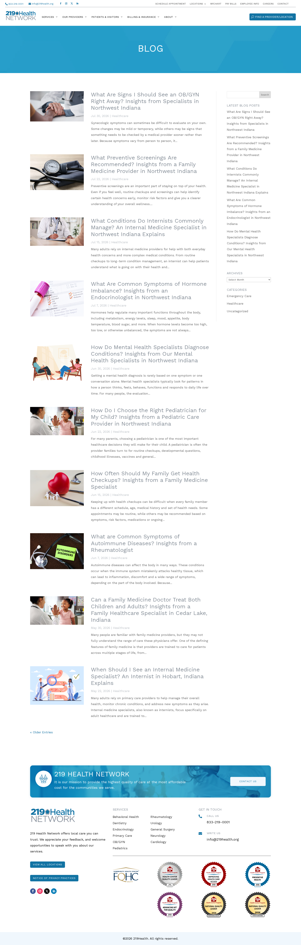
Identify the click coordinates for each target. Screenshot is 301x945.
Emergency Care (239, 296)
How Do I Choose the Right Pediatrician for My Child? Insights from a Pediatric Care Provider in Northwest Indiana (148, 417)
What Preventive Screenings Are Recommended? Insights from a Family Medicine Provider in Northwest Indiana (144, 164)
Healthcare (120, 116)
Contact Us (248, 781)
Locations (196, 4)
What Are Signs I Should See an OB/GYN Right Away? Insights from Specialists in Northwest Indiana (145, 101)
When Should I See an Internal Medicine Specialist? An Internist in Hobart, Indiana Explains (147, 676)
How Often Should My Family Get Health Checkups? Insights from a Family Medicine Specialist (149, 480)
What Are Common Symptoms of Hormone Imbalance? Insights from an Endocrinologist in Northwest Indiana (149, 291)
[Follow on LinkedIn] (77, 3)
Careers (268, 4)
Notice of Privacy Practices (54, 878)
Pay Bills (230, 4)
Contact (283, 4)
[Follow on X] (72, 3)
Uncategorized (237, 311)
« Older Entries (41, 732)
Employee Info (249, 4)
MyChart (215, 4)
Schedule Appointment (170, 4)
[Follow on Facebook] (61, 3)
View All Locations (47, 864)
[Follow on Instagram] (66, 3)
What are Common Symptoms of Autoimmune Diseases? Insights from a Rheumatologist (144, 543)
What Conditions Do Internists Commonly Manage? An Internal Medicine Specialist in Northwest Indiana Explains (149, 227)
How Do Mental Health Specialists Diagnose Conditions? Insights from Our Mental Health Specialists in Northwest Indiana (150, 354)
